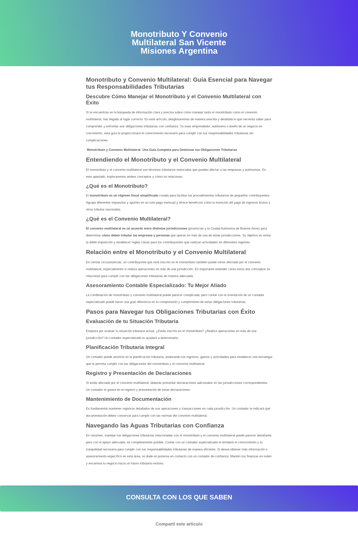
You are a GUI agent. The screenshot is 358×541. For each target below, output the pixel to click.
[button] (167, 534)
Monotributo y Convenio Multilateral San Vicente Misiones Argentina (133, 475)
